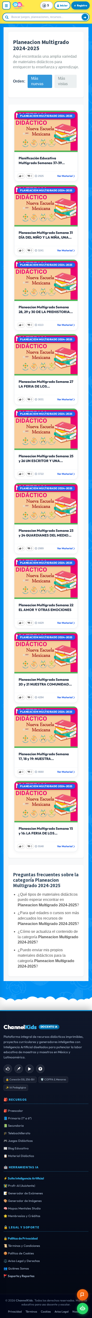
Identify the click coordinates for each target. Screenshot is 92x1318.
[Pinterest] (18, 1069)
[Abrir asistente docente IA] (82, 1308)
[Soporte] (40, 1069)
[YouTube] (29, 1069)
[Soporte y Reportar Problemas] (82, 1295)
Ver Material (65, 176)
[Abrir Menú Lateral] (6, 5)
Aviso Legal (61, 1311)
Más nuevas (37, 81)
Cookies (46, 1311)
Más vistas (63, 81)
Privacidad (15, 1311)
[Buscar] (85, 17)
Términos (31, 1311)
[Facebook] (8, 1069)
